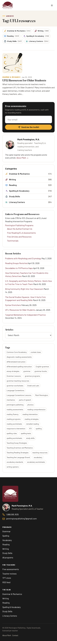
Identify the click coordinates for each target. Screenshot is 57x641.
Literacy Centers (38, 41)
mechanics (11, 400)
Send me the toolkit (30, 127)
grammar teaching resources (18, 381)
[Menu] (52, 5)
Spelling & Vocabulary (37, 36)
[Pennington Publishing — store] (10, 494)
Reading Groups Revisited (16, 263)
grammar (26, 371)
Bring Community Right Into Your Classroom (24, 289)
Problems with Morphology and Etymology (23, 258)
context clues (36, 352)
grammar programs (32, 376)
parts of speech (25, 400)
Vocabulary (7, 540)
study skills (30, 438)
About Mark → (22, 158)
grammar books (40, 371)
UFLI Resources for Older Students (20, 310)
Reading (13, 36)
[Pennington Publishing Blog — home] (7, 5)
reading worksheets (14, 424)
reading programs (14, 419)
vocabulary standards (15, 462)
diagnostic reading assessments (19, 357)
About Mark (6, 635)
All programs (7, 557)
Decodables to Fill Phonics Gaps (19, 268)
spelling (39, 428)
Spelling (5, 536)
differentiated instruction (16, 362)
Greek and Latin (33, 385)
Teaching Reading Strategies (17, 452)
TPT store (6, 578)
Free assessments (10, 569)
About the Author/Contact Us (19, 229)
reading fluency (12, 414)
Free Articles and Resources (19, 236)
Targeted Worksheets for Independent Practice (25, 315)
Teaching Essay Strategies (17, 443)
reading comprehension (36, 409)
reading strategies (32, 419)
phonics (30, 405)
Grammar (6, 531)
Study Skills (14, 41)
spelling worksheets (14, 438)
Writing (43, 31)
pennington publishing (15, 405)
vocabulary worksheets (36, 462)
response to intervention (16, 428)
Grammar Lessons (14, 376)
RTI (30, 428)
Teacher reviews (9, 573)
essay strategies (13, 371)
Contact (15, 635)
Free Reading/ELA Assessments (21, 233)
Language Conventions (15, 390)
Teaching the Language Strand (18, 457)
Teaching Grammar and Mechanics (20, 448)
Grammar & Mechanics (18, 31)
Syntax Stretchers (13, 305)
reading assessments (15, 409)
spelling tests (26, 433)
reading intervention (30, 414)
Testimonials (12, 240)
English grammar (42, 366)
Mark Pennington (41, 395)
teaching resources (39, 452)
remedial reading (32, 424)
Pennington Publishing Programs (19, 225)
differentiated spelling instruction (19, 366)
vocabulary (38, 457)
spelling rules (12, 433)
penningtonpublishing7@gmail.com (21, 518)
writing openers (13, 467)
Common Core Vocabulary (17, 352)
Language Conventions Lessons (19, 395)
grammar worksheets (15, 385)
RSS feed (6, 582)
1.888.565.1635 (12, 514)
